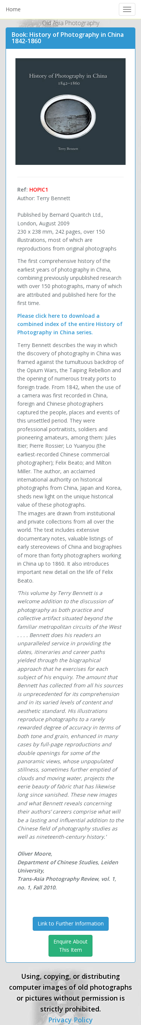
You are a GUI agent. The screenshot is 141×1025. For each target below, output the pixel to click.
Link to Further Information (71, 923)
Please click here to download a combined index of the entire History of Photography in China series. (70, 324)
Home (13, 9)
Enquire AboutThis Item (70, 945)
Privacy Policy (70, 1019)
